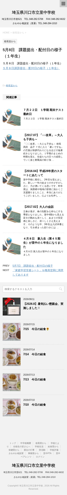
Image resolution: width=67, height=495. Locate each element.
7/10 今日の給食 (34, 404)
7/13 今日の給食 (34, 379)
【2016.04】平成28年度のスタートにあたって (43, 173)
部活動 (42, 450)
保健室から (14, 450)
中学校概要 (25, 443)
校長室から (12, 85)
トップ (12, 443)
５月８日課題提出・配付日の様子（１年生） (31, 68)
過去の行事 (29, 450)
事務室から (33, 453)
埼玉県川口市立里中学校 (33, 12)
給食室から (53, 446)
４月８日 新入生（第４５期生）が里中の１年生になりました (43, 242)
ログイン (40, 456)
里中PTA (47, 453)
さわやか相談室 (16, 453)
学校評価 (54, 450)
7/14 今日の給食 (34, 354)
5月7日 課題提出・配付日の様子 (33, 265)
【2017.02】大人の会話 (38, 206)
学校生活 (39, 446)
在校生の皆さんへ (21, 446)
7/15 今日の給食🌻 (36, 329)
